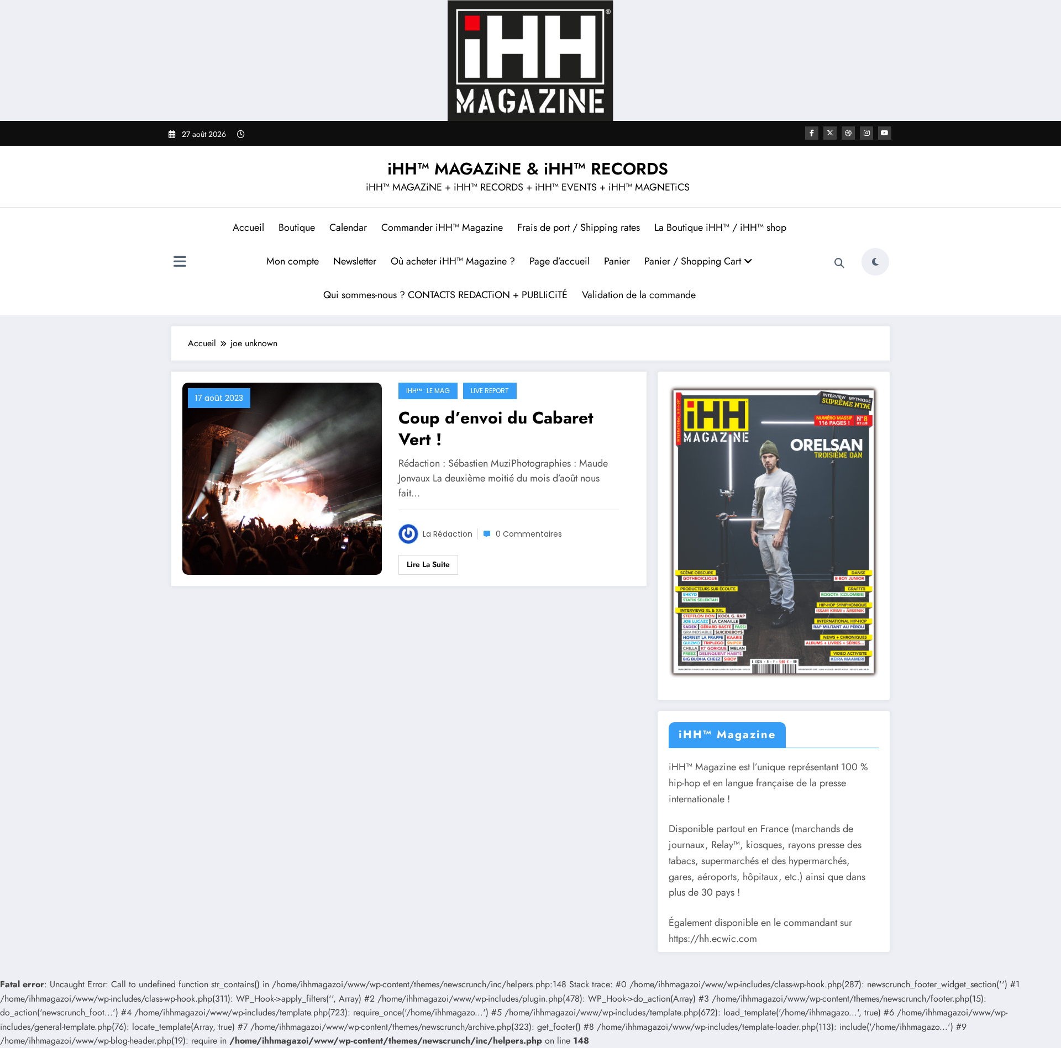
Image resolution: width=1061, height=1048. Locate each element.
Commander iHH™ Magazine (442, 227)
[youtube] (884, 133)
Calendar (348, 227)
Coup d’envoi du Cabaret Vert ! (495, 428)
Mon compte (292, 261)
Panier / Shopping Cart (694, 261)
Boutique (297, 227)
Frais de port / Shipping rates (578, 227)
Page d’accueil (559, 261)
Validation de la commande (639, 295)
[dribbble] (848, 133)
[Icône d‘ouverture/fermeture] (179, 263)
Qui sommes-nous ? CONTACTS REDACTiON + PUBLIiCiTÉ (445, 295)
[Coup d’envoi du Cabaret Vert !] (282, 478)
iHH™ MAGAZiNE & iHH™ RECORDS (527, 169)
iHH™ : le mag (428, 390)
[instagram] (866, 133)
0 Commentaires (529, 533)
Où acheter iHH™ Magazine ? (453, 261)
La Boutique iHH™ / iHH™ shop (720, 227)
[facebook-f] (811, 133)
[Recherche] (839, 263)
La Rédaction (447, 533)
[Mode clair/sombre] (875, 262)
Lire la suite (428, 564)
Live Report (490, 390)
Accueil (248, 227)
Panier (617, 261)
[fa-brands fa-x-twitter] (830, 133)
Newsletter (354, 261)
